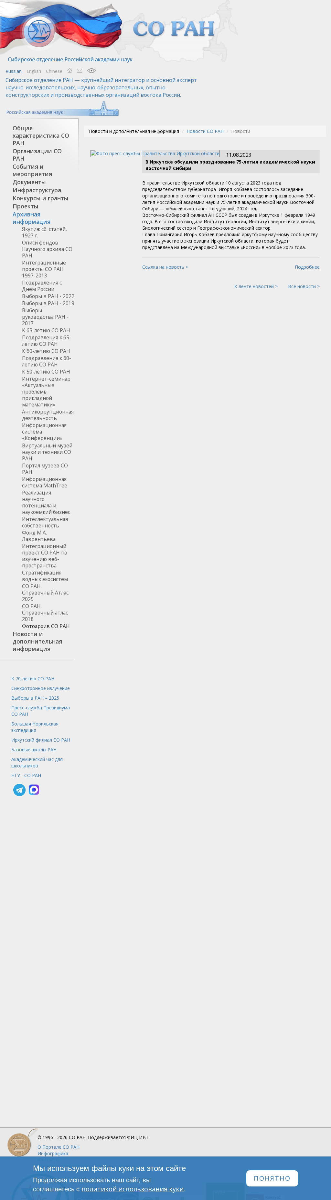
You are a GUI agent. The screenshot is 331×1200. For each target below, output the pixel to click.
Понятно (272, 1178)
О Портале (58, 1147)
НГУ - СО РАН (26, 775)
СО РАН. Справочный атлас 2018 (45, 613)
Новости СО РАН (205, 131)
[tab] (37, 136)
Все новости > (304, 286)
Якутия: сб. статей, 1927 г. (44, 232)
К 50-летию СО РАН (46, 371)
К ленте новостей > (256, 286)
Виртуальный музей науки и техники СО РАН (47, 452)
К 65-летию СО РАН (46, 330)
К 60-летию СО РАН (46, 351)
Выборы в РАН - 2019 (48, 303)
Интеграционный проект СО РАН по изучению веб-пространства (44, 556)
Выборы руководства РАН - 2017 (45, 317)
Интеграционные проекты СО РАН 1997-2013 (44, 269)
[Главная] (119, 31)
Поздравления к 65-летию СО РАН (46, 340)
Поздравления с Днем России (42, 286)
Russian (13, 71)
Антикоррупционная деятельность (48, 415)
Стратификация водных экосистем (45, 576)
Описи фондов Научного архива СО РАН (47, 249)
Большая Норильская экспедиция (35, 727)
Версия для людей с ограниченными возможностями (91, 70)
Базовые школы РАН (34, 749)
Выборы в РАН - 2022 (48, 296)
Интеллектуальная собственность (45, 522)
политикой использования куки (132, 1189)
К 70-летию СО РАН (32, 678)
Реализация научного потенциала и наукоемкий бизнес (46, 502)
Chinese (54, 71)
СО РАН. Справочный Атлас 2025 (45, 593)
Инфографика (52, 1153)
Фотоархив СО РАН (46, 626)
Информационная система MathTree (44, 482)
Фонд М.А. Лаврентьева (39, 536)
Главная (69, 70)
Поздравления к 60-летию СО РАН (46, 361)
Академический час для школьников (37, 762)
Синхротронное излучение (40, 688)
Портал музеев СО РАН (45, 468)
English (34, 71)
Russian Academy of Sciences (59, 108)
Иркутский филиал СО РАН (40, 740)
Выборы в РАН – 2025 (35, 698)
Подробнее (307, 267)
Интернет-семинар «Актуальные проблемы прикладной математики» (46, 391)
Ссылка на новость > (165, 267)
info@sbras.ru (79, 70)
